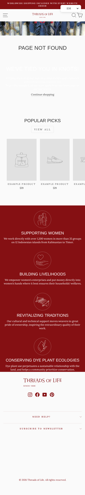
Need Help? (41, 416)
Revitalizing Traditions (42, 315)
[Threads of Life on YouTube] (44, 398)
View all (42, 129)
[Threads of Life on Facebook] (37, 398)
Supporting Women (42, 233)
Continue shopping (42, 94)
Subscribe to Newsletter (41, 428)
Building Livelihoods (43, 274)
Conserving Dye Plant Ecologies (42, 360)
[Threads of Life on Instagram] (30, 398)
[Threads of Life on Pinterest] (52, 398)
